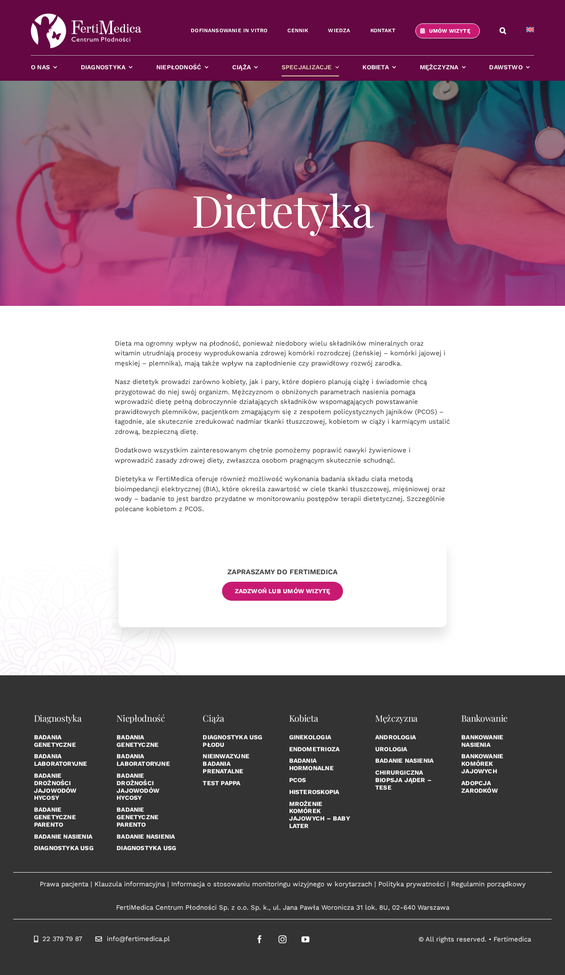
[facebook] (259, 939)
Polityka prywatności (411, 884)
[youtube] (305, 939)
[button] (503, 31)
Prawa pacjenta (64, 884)
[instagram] (282, 939)
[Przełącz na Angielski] (530, 31)
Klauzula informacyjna (129, 884)
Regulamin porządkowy (488, 884)
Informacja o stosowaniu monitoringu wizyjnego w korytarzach (271, 884)
